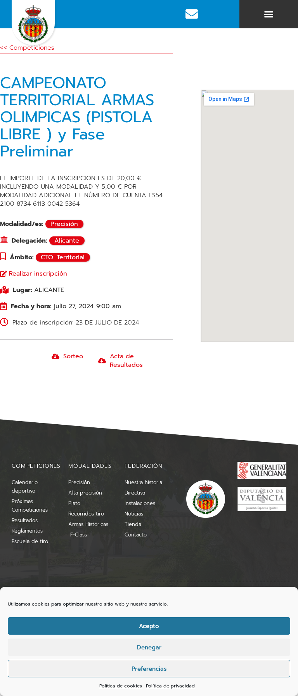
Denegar (149, 647)
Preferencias (149, 669)
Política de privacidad (170, 685)
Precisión (64, 224)
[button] (269, 14)
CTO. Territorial (63, 257)
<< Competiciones (27, 47)
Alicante (66, 240)
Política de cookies (120, 685)
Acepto (149, 626)
